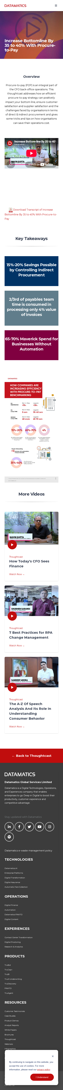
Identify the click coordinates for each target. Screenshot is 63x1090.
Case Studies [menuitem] (10, 1016)
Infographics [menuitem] (10, 1048)
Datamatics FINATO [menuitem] (13, 914)
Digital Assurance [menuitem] (12, 882)
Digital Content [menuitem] (11, 919)
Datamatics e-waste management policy (28, 850)
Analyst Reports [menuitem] (12, 1025)
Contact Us (9, 1085)
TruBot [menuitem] (8, 965)
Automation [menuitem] (10, 910)
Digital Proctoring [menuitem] (13, 942)
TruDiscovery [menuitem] (10, 983)
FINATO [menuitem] (8, 988)
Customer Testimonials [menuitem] (15, 1011)
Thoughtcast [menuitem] (10, 1039)
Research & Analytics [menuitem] (14, 947)
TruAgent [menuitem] (9, 993)
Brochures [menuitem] (9, 1034)
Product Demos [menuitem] (12, 1020)
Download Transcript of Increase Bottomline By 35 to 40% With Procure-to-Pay (31, 214)
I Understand (42, 1077)
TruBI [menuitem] (7, 974)
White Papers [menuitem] (11, 1030)
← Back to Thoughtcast (31, 756)
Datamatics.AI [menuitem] (11, 868)
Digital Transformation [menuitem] (15, 877)
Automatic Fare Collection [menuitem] (16, 887)
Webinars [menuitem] (9, 1044)
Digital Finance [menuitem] (11, 905)
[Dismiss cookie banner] (53, 1056)
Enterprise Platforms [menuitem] (14, 873)
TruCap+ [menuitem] (8, 969)
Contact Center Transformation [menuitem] (19, 937)
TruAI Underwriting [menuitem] (13, 979)
